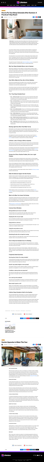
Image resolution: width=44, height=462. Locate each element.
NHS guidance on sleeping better (15, 203)
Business (17, 5)
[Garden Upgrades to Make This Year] (22, 356)
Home (2, 8)
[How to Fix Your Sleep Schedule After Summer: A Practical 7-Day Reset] (22, 29)
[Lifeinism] (22, 2)
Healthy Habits (18, 310)
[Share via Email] (40, 17)
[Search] (3, 2)
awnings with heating (33, 375)
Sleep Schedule (28, 310)
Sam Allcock (5, 344)
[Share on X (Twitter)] (35, 17)
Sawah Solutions (29, 459)
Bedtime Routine (7, 310)
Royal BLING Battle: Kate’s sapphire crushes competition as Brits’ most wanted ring (10, 331)
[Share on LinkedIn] (38, 17)
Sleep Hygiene (23, 310)
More (35, 5)
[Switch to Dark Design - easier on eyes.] (5, 2)
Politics (11, 5)
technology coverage (35, 169)
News (8, 5)
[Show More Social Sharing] (41, 17)
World (14, 5)
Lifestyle (28, 5)
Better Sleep (13, 310)
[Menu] (1, 2)
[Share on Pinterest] (36, 17)
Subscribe (40, 2)
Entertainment (23, 5)
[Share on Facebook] (33, 17)
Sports (32, 5)
